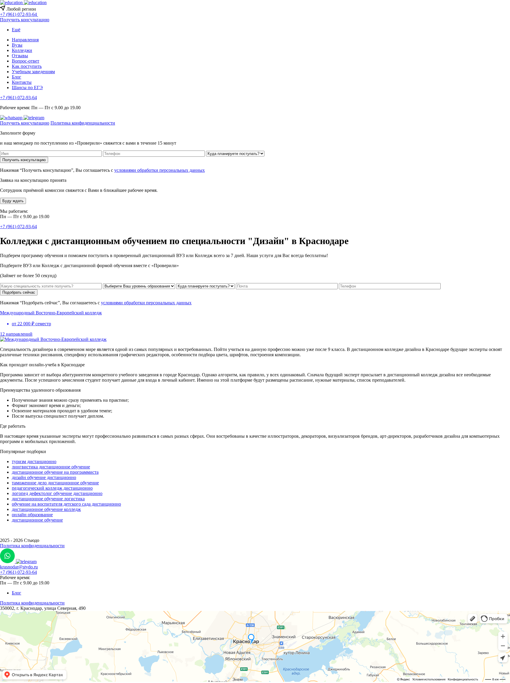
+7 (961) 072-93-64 (18, 97)
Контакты (22, 82)
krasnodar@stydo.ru (19, 566)
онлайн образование (32, 514)
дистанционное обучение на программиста (55, 472)
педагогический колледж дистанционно (52, 488)
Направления (25, 39)
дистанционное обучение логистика (48, 498)
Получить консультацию (24, 19)
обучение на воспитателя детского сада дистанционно (66, 503)
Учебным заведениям (33, 71)
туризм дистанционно (34, 461)
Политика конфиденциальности (82, 122)
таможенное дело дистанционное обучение (55, 482)
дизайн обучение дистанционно (44, 477)
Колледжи (22, 50)
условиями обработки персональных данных (159, 170)
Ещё (16, 29)
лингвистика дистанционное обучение (51, 466)
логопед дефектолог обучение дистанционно (57, 493)
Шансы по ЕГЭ (27, 87)
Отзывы (20, 55)
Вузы (17, 45)
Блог (16, 76)
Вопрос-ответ (25, 60)
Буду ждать (13, 201)
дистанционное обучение (37, 519)
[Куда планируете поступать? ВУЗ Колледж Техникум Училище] (235, 153)
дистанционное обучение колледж (46, 509)
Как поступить (27, 66)
